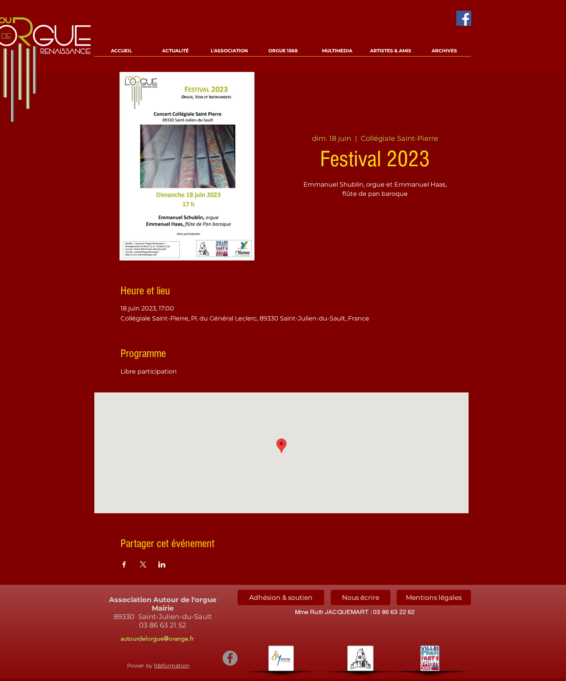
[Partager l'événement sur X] (143, 564)
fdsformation (171, 665)
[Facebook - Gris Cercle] (230, 658)
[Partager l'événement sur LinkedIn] (162, 564)
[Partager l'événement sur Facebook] (124, 564)
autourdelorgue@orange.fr (157, 638)
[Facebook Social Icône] (463, 18)
